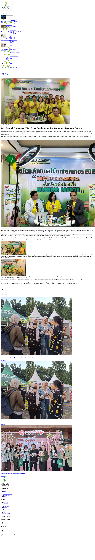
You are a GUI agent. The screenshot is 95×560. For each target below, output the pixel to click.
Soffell (4, 512)
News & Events (6, 74)
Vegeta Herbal (6, 513)
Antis (4, 505)
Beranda (5, 491)
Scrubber (5, 511)
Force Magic (6, 506)
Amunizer (5, 503)
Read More (3, 360)
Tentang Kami (6, 492)
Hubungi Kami (6, 495)
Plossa (4, 509)
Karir (4, 496)
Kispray (5, 507)
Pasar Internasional (7, 494)
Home (4, 73)
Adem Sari (5, 502)
